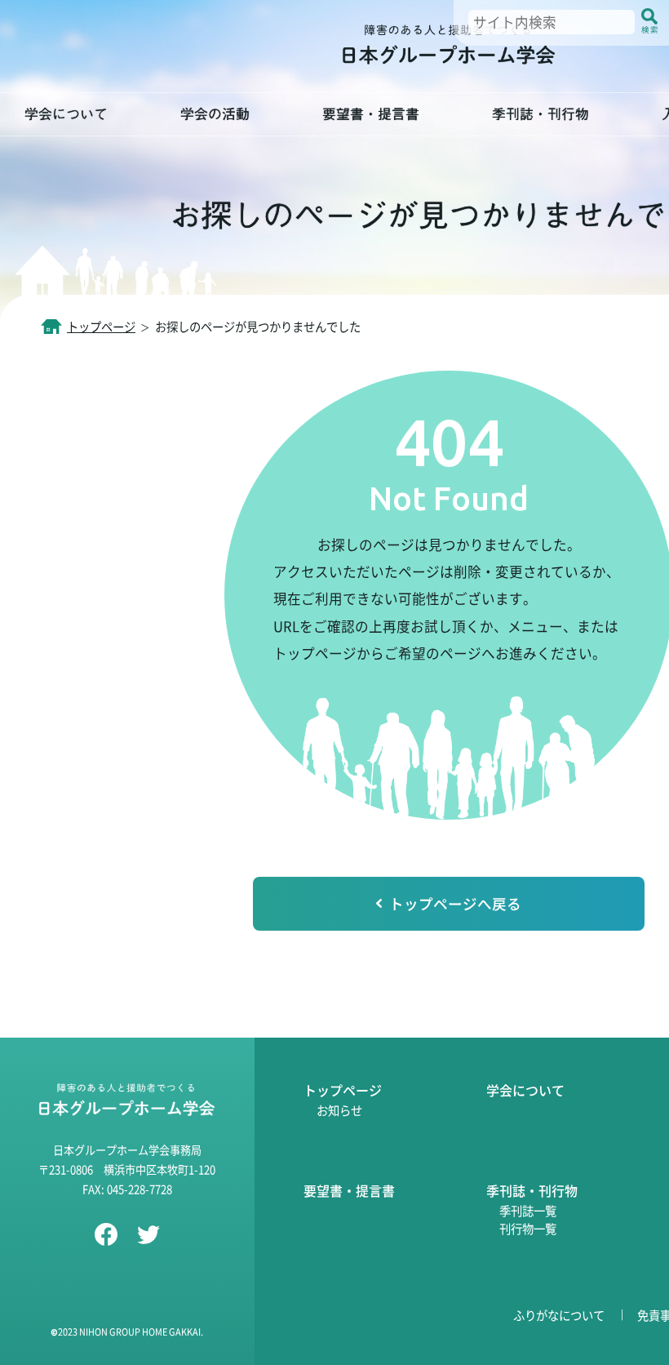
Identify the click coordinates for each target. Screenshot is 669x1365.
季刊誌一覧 (527, 1210)
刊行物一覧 (527, 1228)
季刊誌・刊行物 (540, 114)
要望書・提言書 (370, 114)
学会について (66, 114)
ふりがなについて (559, 1314)
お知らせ (339, 1109)
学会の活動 (215, 114)
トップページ (101, 326)
